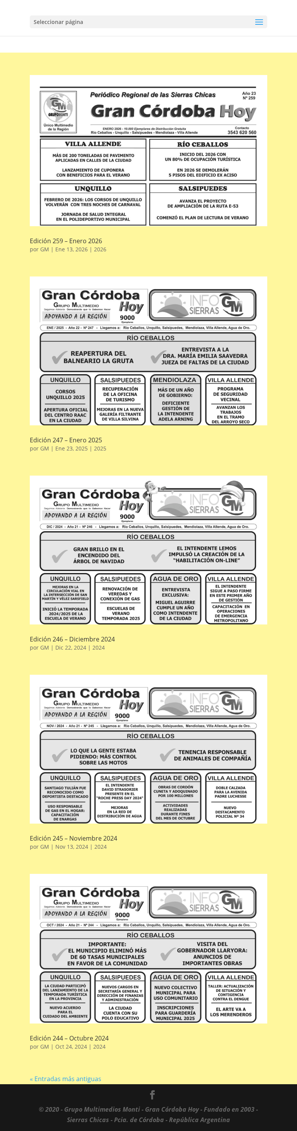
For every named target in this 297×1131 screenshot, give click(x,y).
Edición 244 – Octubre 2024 (69, 1038)
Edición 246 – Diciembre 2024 (72, 639)
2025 (100, 448)
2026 (100, 249)
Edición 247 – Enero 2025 (66, 440)
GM (44, 249)
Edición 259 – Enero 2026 (66, 241)
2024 (98, 647)
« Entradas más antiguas (65, 1079)
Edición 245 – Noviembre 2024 (73, 838)
